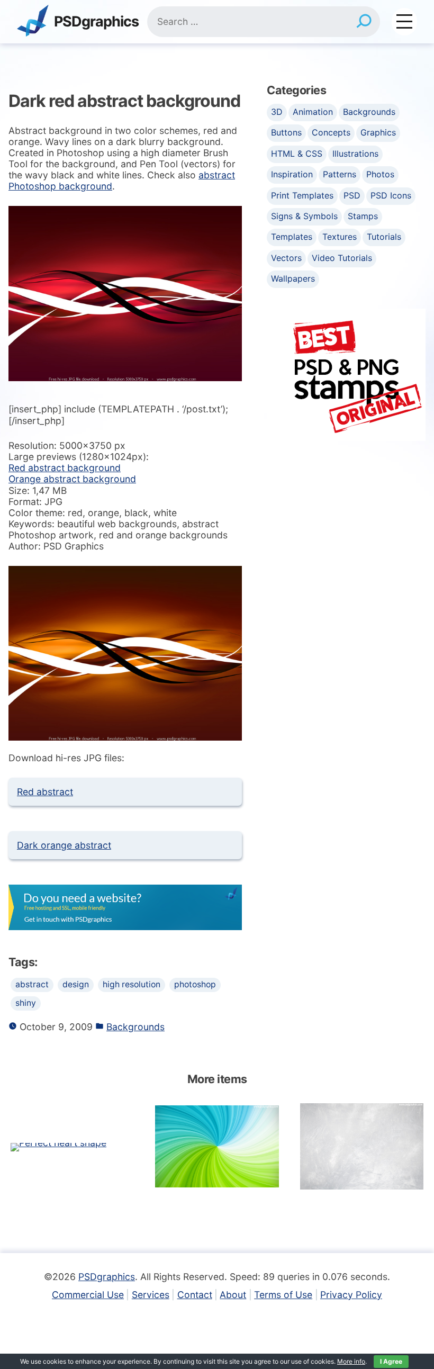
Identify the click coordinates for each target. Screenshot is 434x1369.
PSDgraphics (96, 22)
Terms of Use (283, 1294)
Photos (380, 174)
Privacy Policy (351, 1294)
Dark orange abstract (64, 845)
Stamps (363, 216)
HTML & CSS (296, 153)
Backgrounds (135, 1026)
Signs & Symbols (304, 216)
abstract (32, 984)
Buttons (286, 132)
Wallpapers (293, 278)
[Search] (364, 21)
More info (351, 1361)
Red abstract (45, 791)
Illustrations (355, 153)
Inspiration (292, 174)
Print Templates (302, 195)
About (233, 1294)
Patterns (339, 174)
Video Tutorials (342, 258)
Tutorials (384, 236)
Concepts (331, 132)
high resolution (131, 984)
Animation (313, 111)
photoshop (195, 984)
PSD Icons (390, 195)
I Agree (391, 1361)
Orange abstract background (72, 478)
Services (150, 1294)
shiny (25, 1003)
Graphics (378, 132)
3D (277, 111)
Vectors (286, 258)
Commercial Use (88, 1294)
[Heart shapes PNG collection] (58, 1146)
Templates (291, 236)
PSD (351, 195)
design (75, 984)
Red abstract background (64, 467)
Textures (339, 236)
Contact (194, 1294)
